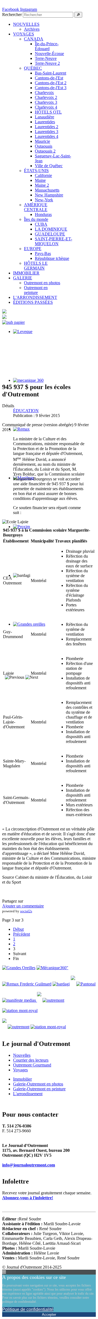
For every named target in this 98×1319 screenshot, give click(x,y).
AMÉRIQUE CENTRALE (35, 207)
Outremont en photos (42, 282)
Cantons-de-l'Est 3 (50, 87)
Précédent (21, 934)
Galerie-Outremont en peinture (39, 1089)
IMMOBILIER (26, 273)
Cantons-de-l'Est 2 (50, 82)
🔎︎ (78, 15)
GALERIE (22, 278)
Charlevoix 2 (46, 97)
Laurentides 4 (46, 136)
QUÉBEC (33, 68)
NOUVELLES (26, 24)
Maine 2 (42, 185)
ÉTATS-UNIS (36, 170)
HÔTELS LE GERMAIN (36, 265)
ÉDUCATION (26, 410)
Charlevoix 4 (46, 107)
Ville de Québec (49, 165)
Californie (43, 175)
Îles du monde (36, 219)
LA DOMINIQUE (51, 229)
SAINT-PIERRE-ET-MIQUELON (53, 241)
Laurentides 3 (46, 131)
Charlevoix (44, 92)
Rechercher (12, 14)
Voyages (20, 1070)
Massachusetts (47, 190)
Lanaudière (44, 117)
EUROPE (32, 248)
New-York (44, 200)
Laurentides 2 (46, 126)
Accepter (49, 1314)
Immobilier (22, 1079)
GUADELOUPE (50, 234)
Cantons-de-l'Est (49, 78)
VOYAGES (23, 34)
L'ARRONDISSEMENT (35, 297)
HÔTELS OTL (48, 112)
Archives (31, 29)
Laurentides (45, 121)
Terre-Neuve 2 (47, 63)
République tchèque (52, 258)
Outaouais (43, 146)
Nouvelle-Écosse (49, 53)
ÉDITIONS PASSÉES (33, 302)
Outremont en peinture (36, 290)
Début (18, 929)
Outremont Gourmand (32, 1065)
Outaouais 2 (45, 151)
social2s (26, 911)
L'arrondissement (27, 1093)
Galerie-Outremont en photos (38, 1084)
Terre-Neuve (46, 58)
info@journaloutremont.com (28, 1165)
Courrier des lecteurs (30, 1060)
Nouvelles (21, 1055)
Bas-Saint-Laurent (50, 73)
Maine (40, 180)
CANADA (33, 39)
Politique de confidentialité (27, 1309)
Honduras (43, 214)
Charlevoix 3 (46, 102)
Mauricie (42, 141)
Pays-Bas (43, 253)
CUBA (41, 224)
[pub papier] (13, 322)
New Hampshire (49, 195)
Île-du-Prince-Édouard (47, 46)
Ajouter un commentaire (23, 906)
